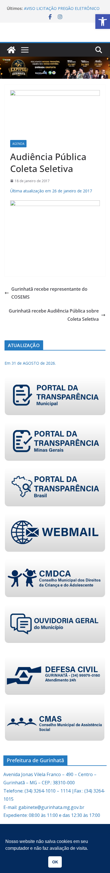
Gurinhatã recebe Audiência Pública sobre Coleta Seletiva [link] (54, 315)
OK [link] (55, 862)
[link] (102, 21)
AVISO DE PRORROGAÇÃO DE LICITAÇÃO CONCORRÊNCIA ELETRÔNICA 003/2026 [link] (62, 5)
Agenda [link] (18, 144)
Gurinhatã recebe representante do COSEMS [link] (49, 293)
